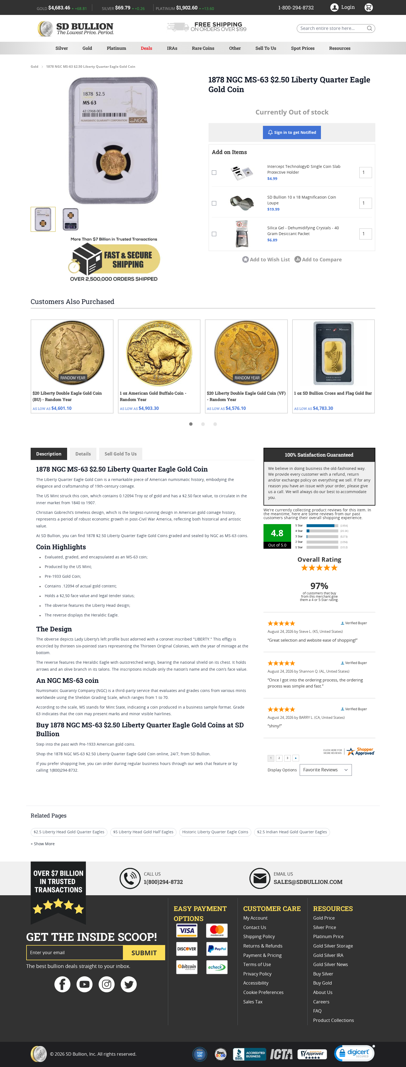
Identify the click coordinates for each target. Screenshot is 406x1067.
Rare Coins (203, 48)
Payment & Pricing (262, 955)
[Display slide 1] (191, 424)
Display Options (282, 770)
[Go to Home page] (76, 28)
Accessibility (255, 983)
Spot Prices (303, 48)
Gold (87, 48)
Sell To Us (265, 48)
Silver (62, 48)
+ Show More (43, 844)
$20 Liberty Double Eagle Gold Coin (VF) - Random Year (246, 396)
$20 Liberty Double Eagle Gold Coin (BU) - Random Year (67, 396)
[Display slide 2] (203, 424)
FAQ (317, 1011)
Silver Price (324, 927)
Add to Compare (322, 259)
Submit (144, 952)
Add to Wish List (270, 259)
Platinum (116, 48)
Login (348, 7)
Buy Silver (323, 974)
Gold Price (324, 918)
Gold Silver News (330, 964)
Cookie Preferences (263, 992)
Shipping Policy (259, 937)
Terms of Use (257, 964)
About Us (323, 992)
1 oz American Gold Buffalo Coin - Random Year (153, 396)
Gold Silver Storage (333, 946)
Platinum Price (328, 937)
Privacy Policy (257, 974)
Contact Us (254, 927)
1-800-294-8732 (296, 7)
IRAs (172, 48)
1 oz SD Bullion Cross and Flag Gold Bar (333, 393)
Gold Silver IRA (328, 955)
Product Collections (333, 1020)
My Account (255, 918)
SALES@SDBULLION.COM (308, 881)
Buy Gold (322, 983)
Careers (321, 1002)
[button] (114, 140)
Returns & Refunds (263, 946)
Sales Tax (252, 1002)
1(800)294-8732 (163, 881)
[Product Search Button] (369, 28)
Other (235, 48)
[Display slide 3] (215, 424)
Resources (339, 48)
